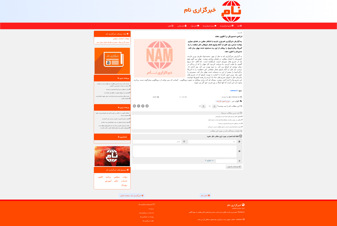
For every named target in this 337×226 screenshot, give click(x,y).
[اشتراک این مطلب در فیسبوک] (143, 106)
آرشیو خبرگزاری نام (226, 25)
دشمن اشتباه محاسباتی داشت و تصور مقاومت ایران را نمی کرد (224, 127)
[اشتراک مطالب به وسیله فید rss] (134, 106)
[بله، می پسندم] (214, 106)
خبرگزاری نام (200, 9)
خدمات (124, 181)
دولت (125, 177)
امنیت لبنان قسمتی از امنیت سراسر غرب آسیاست (115, 119)
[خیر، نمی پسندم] (203, 106)
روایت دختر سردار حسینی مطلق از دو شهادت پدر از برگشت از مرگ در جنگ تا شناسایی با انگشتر (113, 84)
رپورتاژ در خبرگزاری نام (147, 216)
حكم (116, 181)
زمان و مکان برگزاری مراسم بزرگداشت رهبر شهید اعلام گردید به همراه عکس (112, 97)
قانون (169, 25)
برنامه (108, 177)
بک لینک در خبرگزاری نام (146, 212)
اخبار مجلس (181, 25)
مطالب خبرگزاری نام (148, 220)
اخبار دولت (194, 25)
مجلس (117, 177)
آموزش (108, 181)
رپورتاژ (124, 185)
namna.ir (234, 91)
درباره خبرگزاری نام (209, 25)
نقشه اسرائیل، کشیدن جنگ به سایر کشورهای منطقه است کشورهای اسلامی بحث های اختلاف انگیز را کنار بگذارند (114, 126)
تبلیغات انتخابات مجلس (121, 39)
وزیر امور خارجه (223, 101)
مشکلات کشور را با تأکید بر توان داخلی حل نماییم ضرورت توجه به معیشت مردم (112, 114)
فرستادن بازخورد (233, 166)
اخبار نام (204, 196)
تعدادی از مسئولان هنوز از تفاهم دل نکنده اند (116, 93)
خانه (238, 25)
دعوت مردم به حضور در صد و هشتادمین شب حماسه (115, 122)
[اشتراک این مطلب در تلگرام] (147, 106)
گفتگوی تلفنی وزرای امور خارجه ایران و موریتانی (228, 116)
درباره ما (151, 208)
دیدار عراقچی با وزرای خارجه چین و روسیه (230, 123)
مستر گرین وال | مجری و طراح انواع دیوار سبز (112, 42)
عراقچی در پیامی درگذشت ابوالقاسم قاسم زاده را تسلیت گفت (224, 120)
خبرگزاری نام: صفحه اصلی (131, 196)
